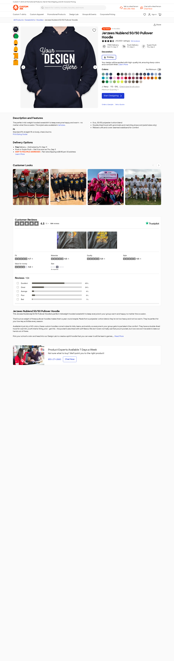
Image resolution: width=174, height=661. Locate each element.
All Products (18, 20)
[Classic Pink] (114, 78)
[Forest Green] (103, 81)
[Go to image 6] (16, 62)
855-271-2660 (54, 359)
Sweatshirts (30, 20)
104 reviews (135, 41)
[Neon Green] (118, 81)
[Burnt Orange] (148, 78)
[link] (20, 8)
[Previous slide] (23, 67)
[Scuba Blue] (107, 78)
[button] (152, 9)
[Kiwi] (114, 81)
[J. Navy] (144, 74)
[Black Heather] (122, 74)
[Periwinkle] (107, 74)
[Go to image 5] (16, 56)
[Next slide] (95, 67)
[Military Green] (159, 78)
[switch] (159, 69)
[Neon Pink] (122, 78)
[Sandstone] (140, 81)
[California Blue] (103, 78)
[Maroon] (140, 78)
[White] (114, 74)
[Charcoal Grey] (137, 74)
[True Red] (125, 78)
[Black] (118, 74)
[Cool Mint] (110, 81)
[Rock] (125, 81)
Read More (119, 336)
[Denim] (110, 74)
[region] (87, 187)
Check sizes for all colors (129, 87)
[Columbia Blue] (152, 74)
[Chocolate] (137, 81)
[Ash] (133, 74)
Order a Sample (107, 105)
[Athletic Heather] (129, 74)
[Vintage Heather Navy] (140, 74)
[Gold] (155, 78)
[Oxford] (125, 74)
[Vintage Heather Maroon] (137, 78)
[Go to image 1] (16, 29)
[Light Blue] (155, 74)
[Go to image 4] (16, 49)
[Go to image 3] (16, 42)
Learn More (123, 65)
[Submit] (42, 7)
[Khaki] (129, 81)
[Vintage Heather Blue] (159, 74)
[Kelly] (107, 81)
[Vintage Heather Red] (133, 78)
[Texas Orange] (152, 78)
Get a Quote (119, 105)
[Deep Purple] (110, 78)
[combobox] (73, 7)
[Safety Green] (122, 81)
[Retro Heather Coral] (144, 78)
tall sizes (61, 125)
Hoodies (39, 20)
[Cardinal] (129, 78)
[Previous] (153, 165)
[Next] (158, 165)
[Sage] (103, 74)
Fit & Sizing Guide (20, 134)
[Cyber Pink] (118, 78)
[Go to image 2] (16, 36)
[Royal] (148, 74)
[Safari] (133, 81)
